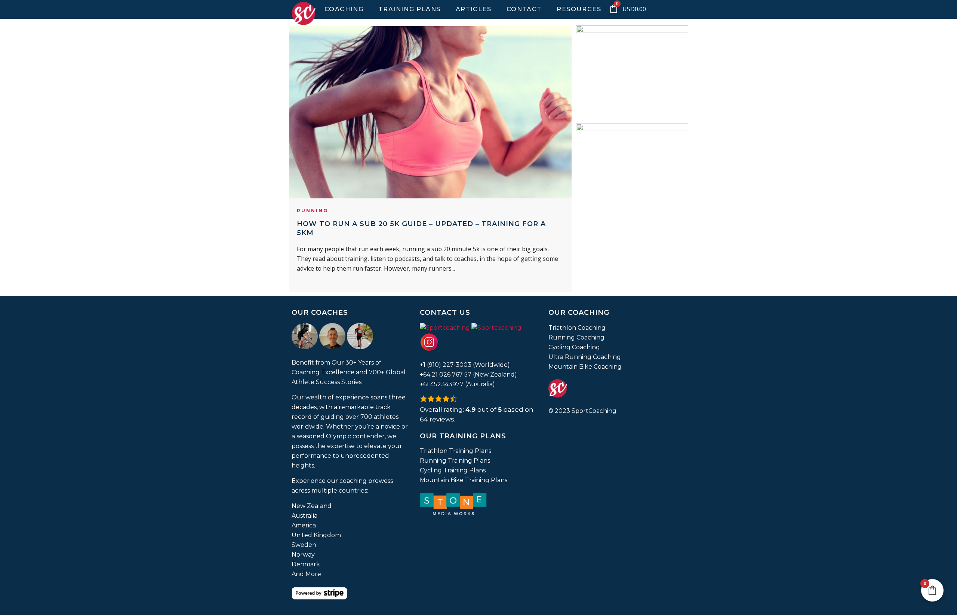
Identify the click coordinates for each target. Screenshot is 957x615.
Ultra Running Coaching (584, 356)
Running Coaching (576, 337)
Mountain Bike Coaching (585, 366)
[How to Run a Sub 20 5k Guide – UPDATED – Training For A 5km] (430, 112)
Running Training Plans (455, 460)
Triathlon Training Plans (455, 450)
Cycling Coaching (574, 347)
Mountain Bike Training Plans (463, 480)
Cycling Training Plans (453, 470)
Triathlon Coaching (577, 327)
